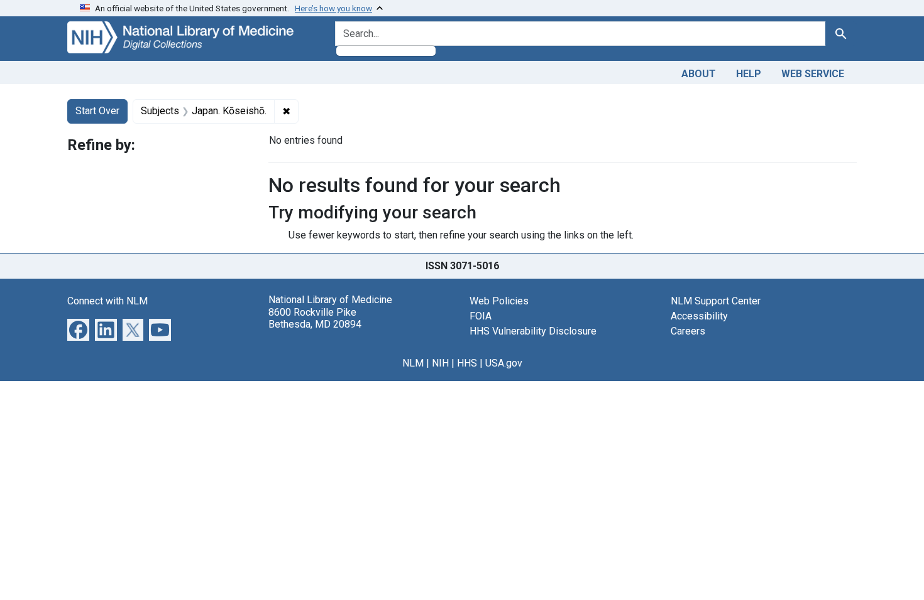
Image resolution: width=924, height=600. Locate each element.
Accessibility (699, 316)
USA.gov (503, 363)
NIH (440, 363)
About (698, 74)
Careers (688, 331)
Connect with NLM (107, 301)
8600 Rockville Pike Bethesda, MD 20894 (314, 318)
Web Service (812, 74)
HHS (467, 363)
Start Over (97, 111)
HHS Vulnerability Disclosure (533, 331)
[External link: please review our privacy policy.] (78, 329)
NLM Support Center (716, 301)
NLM (413, 363)
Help (748, 74)
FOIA (481, 316)
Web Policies (499, 301)
